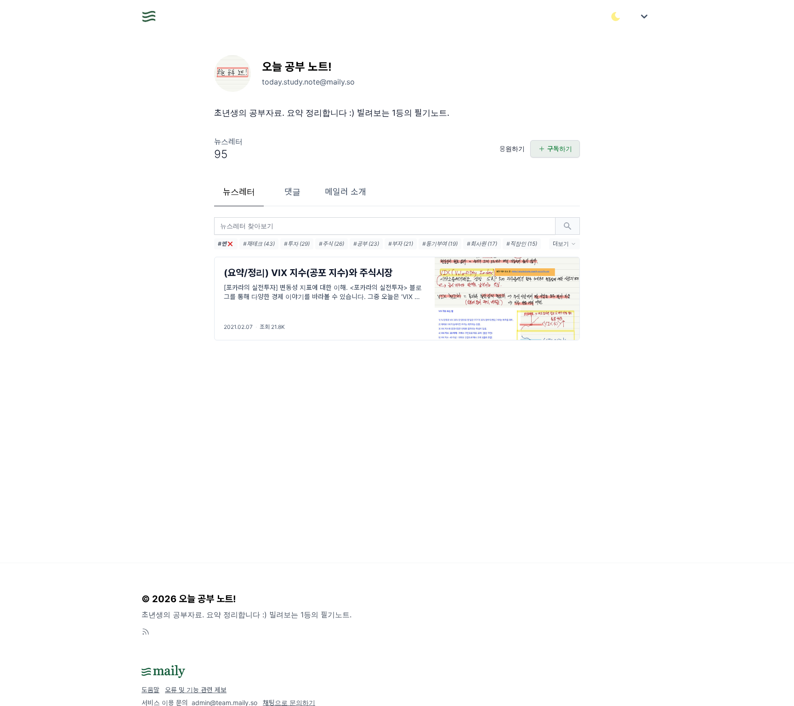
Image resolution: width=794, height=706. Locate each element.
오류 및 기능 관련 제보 (196, 690)
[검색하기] (567, 226)
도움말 (150, 690)
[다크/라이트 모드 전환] (615, 16)
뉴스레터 (239, 192)
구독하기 (559, 148)
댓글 (292, 192)
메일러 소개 (345, 192)
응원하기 (512, 148)
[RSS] (146, 631)
